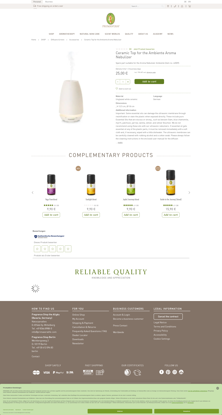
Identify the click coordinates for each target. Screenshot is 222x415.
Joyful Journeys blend (131, 199)
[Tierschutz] (137, 372)
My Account (78, 318)
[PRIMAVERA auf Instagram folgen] (174, 374)
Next (189, 192)
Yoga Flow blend (51, 199)
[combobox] (147, 6)
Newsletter (78, 343)
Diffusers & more (57, 39)
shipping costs (151, 72)
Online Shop (78, 314)
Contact (36, 356)
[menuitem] (51, 34)
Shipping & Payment (82, 322)
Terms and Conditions (165, 326)
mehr (120, 142)
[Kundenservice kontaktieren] (175, 6)
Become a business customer (128, 318)
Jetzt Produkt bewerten (144, 49)
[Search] (145, 6)
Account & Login (121, 314)
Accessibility (160, 334)
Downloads (78, 339)
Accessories (74, 39)
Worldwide (118, 332)
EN (189, 2)
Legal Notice (160, 322)
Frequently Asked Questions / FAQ (89, 331)
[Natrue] (128, 372)
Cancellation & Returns (84, 327)
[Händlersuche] (168, 6)
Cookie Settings (162, 338)
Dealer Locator (80, 335)
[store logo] (111, 20)
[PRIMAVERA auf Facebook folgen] (162, 374)
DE (185, 2)
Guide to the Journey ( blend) (170, 199)
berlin (35, 351)
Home (33, 39)
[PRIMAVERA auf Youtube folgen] (180, 374)
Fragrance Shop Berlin (43, 337)
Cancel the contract (168, 316)
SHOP (43, 39)
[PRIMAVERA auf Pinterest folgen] (168, 374)
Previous (32, 192)
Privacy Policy (161, 330)
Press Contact (120, 325)
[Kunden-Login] (182, 6)
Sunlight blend (91, 199)
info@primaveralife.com (44, 331)
